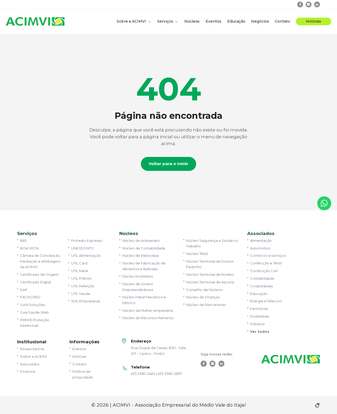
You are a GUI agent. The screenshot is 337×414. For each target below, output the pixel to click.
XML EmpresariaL (85, 301)
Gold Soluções (32, 305)
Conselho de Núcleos (204, 290)
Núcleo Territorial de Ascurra (210, 282)
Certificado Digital (35, 282)
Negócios (260, 21)
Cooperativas (261, 286)
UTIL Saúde (80, 294)
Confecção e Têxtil (266, 263)
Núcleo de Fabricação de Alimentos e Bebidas (144, 266)
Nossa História (32, 349)
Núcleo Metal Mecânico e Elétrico (144, 300)
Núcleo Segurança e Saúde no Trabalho (212, 243)
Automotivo (260, 248)
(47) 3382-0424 (143, 373)
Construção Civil (263, 271)
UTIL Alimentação (86, 255)
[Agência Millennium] (317, 405)
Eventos (213, 21)
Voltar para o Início (169, 163)
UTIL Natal (79, 271)
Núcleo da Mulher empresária (147, 310)
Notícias (313, 21)
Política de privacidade (82, 374)
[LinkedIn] (317, 5)
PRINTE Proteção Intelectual (34, 323)
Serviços (165, 21)
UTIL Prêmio (81, 278)
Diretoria (27, 371)
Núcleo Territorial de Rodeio (210, 274)
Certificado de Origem (39, 274)
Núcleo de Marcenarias (206, 305)
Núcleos (192, 21)
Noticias (79, 356)
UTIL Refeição (82, 286)
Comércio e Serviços (268, 255)
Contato (282, 21)
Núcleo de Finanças (203, 297)
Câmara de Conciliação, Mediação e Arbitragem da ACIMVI (40, 261)
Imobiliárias (259, 316)
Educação (236, 21)
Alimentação (261, 240)
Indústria (257, 324)
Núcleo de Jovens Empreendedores (137, 287)
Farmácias (259, 308)
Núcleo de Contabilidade (143, 248)
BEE (23, 240)
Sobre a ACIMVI (131, 21)
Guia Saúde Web (34, 312)
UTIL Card (79, 263)
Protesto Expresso (86, 240)
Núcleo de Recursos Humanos (148, 318)
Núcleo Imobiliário (137, 276)
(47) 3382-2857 (170, 373)
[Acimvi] (35, 21)
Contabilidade (262, 278)
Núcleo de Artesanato (141, 240)
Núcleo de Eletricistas (140, 255)
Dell (23, 290)
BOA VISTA (29, 248)
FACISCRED (30, 297)
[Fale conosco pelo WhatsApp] (324, 203)
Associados (29, 364)
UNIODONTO (82, 248)
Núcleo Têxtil (197, 254)
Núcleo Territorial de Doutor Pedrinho (210, 264)
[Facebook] (300, 5)
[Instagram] (309, 5)
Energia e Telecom (266, 301)
